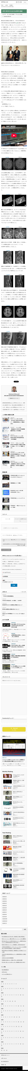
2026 (2, 981)
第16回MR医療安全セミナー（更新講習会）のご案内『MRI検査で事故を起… (18, 456)
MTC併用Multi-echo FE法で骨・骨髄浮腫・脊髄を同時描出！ (13, 936)
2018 (2, 1024)
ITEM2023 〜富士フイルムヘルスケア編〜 (17, 506)
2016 (2, 1035)
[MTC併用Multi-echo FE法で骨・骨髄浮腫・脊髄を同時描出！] (7, 819)
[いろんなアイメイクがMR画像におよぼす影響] (7, 870)
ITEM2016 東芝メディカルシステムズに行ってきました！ (17, 476)
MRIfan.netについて (5, 1055)
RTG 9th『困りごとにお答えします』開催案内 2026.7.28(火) (13, 962)
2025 (2, 986)
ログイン (15, 535)
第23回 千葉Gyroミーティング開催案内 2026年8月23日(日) (13, 944)
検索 (25, 929)
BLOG (11, 418)
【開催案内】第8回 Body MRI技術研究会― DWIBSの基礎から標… (17, 465)
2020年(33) (4, 909)
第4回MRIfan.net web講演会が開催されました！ (12, 604)
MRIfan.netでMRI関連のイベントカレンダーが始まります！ (13, 614)
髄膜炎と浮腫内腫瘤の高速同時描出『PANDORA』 (18, 656)
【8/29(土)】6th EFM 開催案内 (8, 957)
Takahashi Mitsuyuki (7, 16)
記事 (17, 22)
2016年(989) (4, 918)
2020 (2, 1015)
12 (1, 996)
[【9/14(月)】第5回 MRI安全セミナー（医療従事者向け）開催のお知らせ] (7, 813)
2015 (2, 1041)
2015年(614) (4, 920)
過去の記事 (24, 591)
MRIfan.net (4, 2)
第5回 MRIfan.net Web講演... (18, 807)
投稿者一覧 (3, 1064)
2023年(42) (4, 903)
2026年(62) (4, 896)
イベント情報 (16, 418)
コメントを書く (19, 14)
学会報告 (11, 5)
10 (20, 988)
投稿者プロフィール (14, 398)
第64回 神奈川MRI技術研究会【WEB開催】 (17, 438)
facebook (21, 2)
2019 (2, 1019)
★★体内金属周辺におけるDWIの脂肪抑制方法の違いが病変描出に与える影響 (14, 545)
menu (25, 2)
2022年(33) (4, 905)
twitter (19, 2)
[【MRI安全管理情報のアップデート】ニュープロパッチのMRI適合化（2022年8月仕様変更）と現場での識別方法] (7, 787)
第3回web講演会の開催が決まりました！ (11, 609)
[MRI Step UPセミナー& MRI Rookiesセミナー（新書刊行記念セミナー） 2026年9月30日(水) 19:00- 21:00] (7, 803)
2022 (2, 1003)
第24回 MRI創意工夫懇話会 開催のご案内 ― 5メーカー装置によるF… (17, 446)
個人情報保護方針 (5, 969)
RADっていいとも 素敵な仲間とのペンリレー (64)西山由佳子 (14, 540)
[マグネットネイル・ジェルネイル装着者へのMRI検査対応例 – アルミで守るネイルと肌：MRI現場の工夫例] (7, 776)
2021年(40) (4, 907)
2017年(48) (4, 916)
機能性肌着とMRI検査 (17, 846)
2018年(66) (4, 914)
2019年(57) (4, 912)
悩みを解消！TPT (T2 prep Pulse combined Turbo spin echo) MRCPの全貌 (18, 626)
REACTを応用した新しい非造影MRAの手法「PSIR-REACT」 (18, 646)
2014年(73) (4, 923)
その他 (6, 5)
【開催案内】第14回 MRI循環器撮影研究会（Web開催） (17, 430)
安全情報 (20, 418)
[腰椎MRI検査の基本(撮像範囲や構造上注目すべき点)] (7, 875)
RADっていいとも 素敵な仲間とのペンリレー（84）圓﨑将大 (14, 938)
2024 (2, 992)
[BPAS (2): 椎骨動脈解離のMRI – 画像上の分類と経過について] (7, 864)
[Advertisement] (14, 700)
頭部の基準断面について (17, 796)
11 (12, 1001)
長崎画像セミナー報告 (15, 483)
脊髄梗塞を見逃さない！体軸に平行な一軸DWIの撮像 (12, 960)
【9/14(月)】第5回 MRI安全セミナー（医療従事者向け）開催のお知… (17, 422)
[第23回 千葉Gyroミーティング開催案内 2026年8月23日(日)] (7, 824)
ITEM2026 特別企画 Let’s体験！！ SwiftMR (11, 600)
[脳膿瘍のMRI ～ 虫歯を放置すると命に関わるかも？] (7, 859)
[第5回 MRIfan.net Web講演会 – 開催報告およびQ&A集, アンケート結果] (7, 808)
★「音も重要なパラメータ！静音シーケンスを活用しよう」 (18, 667)
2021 (2, 1008)
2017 (2, 1029)
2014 (2, 1048)
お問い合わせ (4, 1058)
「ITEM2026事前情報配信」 (8, 596)
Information (15, 435)
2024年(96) (4, 901)
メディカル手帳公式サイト (7, 974)
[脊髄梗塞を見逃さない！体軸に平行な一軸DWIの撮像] (7, 781)
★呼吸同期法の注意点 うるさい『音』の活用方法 (18, 636)
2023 (2, 999)
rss (17, 2)
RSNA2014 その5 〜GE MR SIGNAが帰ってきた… (16, 491)
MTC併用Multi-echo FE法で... (18, 817)
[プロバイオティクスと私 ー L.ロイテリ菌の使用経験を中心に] (7, 853)
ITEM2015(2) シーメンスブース (17, 498)
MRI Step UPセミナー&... (18, 801)
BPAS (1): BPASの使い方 (17, 791)
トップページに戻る (6, 549)
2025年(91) (4, 898)
